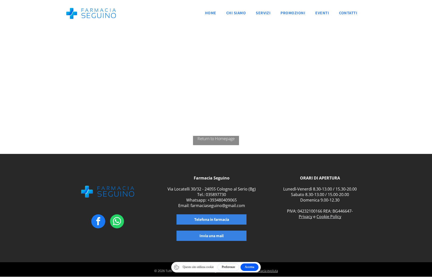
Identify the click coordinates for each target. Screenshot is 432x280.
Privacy (305, 216)
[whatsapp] (117, 222)
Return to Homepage (216, 138)
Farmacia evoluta (265, 270)
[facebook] (98, 222)
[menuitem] (210, 14)
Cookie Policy (328, 216)
